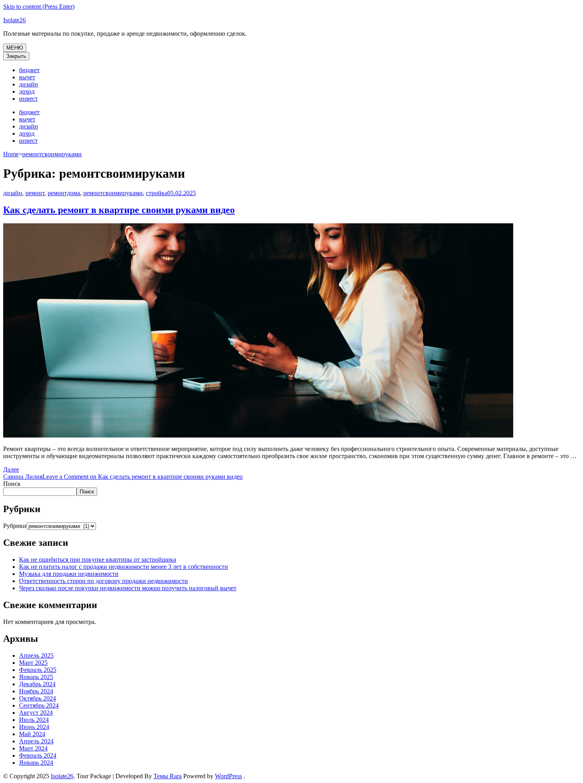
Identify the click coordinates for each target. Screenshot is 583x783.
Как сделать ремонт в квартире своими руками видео (119, 210)
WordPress (228, 776)
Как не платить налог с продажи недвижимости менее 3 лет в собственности (123, 566)
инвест (28, 98)
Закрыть (16, 56)
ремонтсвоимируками (113, 193)
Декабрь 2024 (37, 684)
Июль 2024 (34, 719)
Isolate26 (14, 20)
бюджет (29, 70)
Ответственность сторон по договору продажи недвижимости (103, 581)
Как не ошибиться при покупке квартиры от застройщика (97, 559)
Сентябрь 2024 (39, 705)
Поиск (12, 483)
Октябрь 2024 (37, 698)
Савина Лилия (22, 476)
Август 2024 (36, 712)
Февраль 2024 (37, 755)
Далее (11, 469)
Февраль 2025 (37, 669)
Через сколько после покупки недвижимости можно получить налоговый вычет (127, 588)
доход (27, 91)
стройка (156, 193)
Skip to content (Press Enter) (39, 6)
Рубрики (15, 525)
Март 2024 (33, 748)
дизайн (28, 84)
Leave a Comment (142, 476)
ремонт (34, 193)
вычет (27, 77)
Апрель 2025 (36, 655)
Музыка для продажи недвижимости (69, 573)
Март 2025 (33, 662)
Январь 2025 (36, 677)
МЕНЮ (14, 48)
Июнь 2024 (34, 727)
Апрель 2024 (36, 741)
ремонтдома (64, 193)
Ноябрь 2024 (36, 691)
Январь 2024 (36, 762)
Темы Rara (167, 776)
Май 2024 (32, 734)
